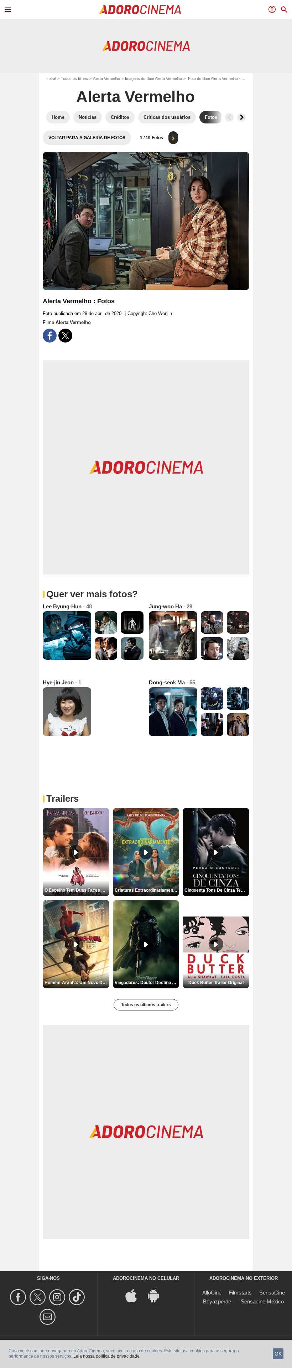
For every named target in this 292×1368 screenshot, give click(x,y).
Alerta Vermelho (106, 78)
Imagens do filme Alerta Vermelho (153, 78)
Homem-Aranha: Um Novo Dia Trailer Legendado (77, 982)
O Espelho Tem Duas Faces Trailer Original (77, 890)
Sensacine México (262, 1301)
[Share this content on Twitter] (65, 336)
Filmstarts (240, 1293)
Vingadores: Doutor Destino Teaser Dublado (147, 982)
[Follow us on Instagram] (58, 1297)
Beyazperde (217, 1301)
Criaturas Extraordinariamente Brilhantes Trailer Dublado (147, 890)
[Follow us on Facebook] (19, 1297)
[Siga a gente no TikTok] (78, 1297)
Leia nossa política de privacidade (106, 1356)
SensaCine (272, 1293)
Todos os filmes (74, 78)
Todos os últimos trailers (146, 1004)
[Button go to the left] (229, 117)
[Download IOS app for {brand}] (135, 1295)
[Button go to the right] (241, 117)
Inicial (51, 78)
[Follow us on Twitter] (39, 1297)
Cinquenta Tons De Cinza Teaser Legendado (216, 890)
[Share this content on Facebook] (50, 336)
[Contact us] (49, 1317)
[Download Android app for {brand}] (157, 1295)
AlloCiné (211, 1293)
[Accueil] (140, 9)
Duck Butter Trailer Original (216, 982)
